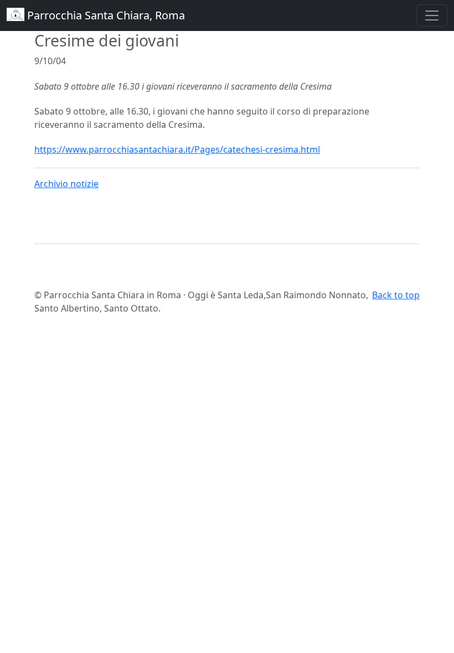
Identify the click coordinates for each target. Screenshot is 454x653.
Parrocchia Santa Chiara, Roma (104, 15)
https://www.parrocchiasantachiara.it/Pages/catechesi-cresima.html (177, 149)
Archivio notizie (66, 184)
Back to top (396, 295)
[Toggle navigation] (431, 15)
